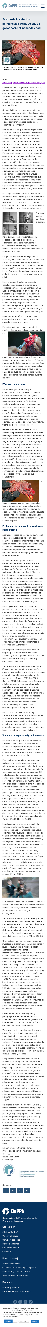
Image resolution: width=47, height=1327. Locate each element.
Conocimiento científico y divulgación (19, 1267)
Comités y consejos (11, 1240)
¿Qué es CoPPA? (10, 1232)
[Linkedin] (20, 1190)
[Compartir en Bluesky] (27, 1190)
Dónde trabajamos (10, 1244)
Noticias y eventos (10, 1287)
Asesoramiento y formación (15, 1275)
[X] (6, 1190)
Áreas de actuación (11, 1263)
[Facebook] (13, 1190)
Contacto (6, 1251)
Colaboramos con (10, 1247)
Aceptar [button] (34, 1321)
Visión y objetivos (10, 1236)
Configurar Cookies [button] (21, 1322)
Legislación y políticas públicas (16, 1271)
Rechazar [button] (8, 1321)
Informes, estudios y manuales (16, 1291)
